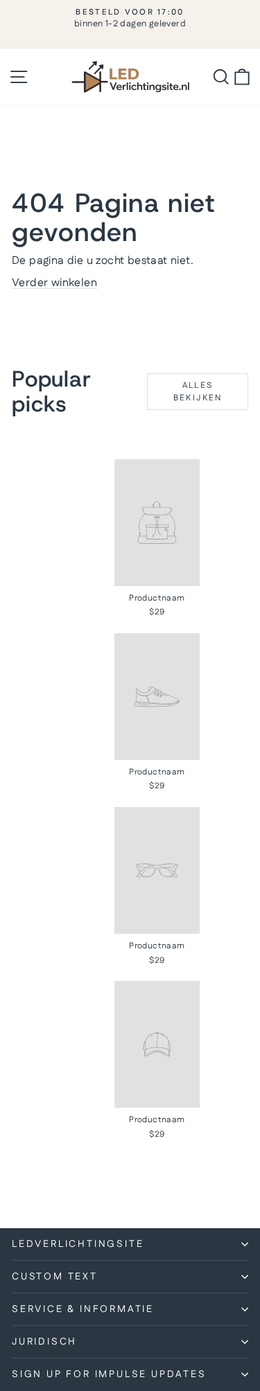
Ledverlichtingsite (78, 1244)
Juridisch (44, 1342)
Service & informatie (83, 1309)
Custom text (55, 1277)
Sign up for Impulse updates (109, 1374)
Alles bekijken (198, 391)
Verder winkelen (54, 283)
